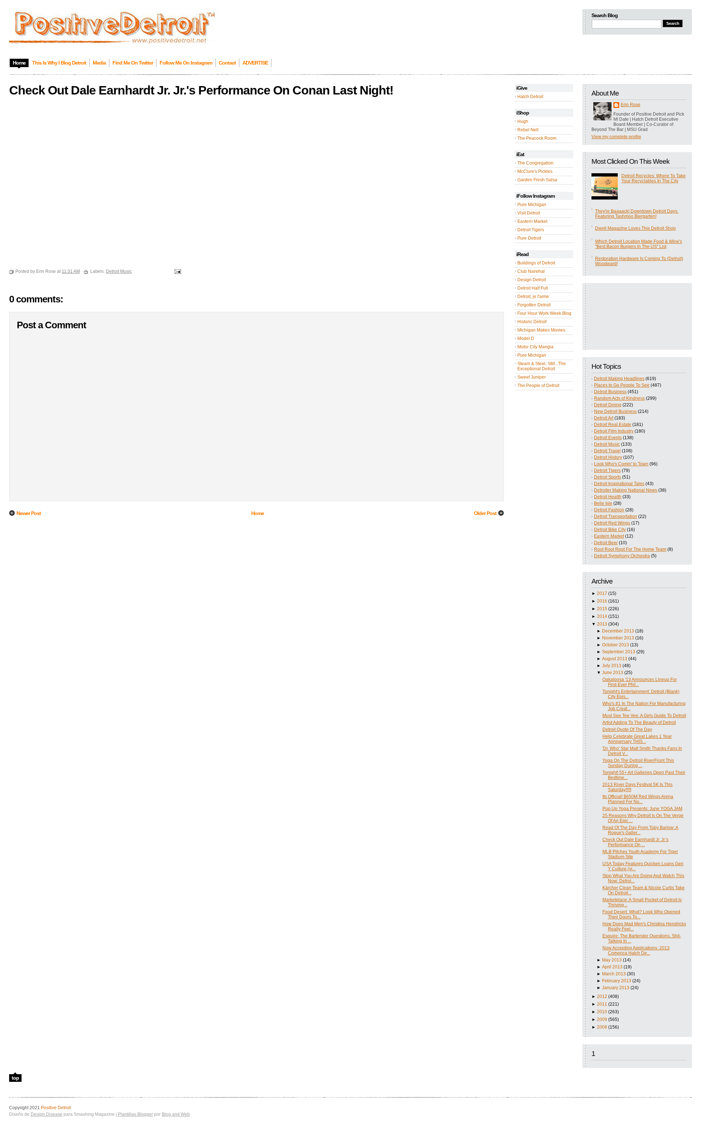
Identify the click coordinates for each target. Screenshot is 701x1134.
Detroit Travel (607, 450)
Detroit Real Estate (612, 424)
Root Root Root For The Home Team (630, 549)
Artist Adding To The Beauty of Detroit (639, 722)
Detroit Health (607, 496)
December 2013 (618, 631)
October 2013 (615, 644)
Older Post (485, 513)
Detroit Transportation (615, 516)
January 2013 (615, 987)
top (15, 1078)
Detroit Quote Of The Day (627, 729)
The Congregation (535, 163)
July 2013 (611, 665)
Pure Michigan (531, 204)
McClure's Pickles (534, 171)
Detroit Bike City (610, 529)
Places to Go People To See (622, 385)
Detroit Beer (606, 542)
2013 (602, 624)
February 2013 (616, 980)
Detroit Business (610, 391)
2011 (602, 1004)
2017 (602, 593)
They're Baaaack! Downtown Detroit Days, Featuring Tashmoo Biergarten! (636, 214)
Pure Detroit (529, 238)
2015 (602, 608)
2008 (602, 1027)
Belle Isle (603, 503)
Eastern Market (532, 221)
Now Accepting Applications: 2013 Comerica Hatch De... (636, 950)
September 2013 (618, 651)
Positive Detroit (56, 1107)
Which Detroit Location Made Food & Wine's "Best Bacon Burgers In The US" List (638, 244)
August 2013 (614, 658)
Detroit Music (607, 444)
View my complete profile (616, 136)
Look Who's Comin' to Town (621, 464)
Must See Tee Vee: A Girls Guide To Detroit (644, 715)
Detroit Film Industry (613, 431)
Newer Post (28, 513)
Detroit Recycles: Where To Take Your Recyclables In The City (653, 178)
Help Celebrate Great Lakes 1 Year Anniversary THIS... (637, 739)
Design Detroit (531, 279)
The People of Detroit (538, 385)
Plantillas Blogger (135, 1114)
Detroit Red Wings (612, 523)
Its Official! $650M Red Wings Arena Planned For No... (637, 799)
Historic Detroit (532, 321)
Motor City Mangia (535, 346)
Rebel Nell (528, 129)
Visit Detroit (528, 213)
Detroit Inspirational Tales (619, 483)
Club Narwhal (531, 271)
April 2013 (612, 966)
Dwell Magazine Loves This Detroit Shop (635, 228)
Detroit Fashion (609, 509)
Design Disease (46, 1114)
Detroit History (608, 457)
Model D (525, 338)
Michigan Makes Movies (541, 330)
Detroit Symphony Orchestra (622, 555)
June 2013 (612, 672)
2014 (602, 616)
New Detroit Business (615, 411)
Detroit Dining (607, 404)
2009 (602, 1019)
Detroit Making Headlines (619, 378)
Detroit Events (608, 437)
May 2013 (612, 960)
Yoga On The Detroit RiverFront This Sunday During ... (638, 763)
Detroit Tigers (530, 229)
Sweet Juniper (531, 377)
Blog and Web (176, 1114)
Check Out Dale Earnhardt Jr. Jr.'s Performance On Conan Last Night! (201, 90)
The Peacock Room (536, 138)
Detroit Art (603, 418)
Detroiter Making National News (625, 490)
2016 (602, 601)
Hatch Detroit (530, 96)
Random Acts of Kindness (619, 398)
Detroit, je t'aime (533, 296)
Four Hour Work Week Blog (544, 313)
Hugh (522, 121)
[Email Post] (176, 271)
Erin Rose (630, 104)
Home (257, 513)
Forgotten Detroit (534, 304)
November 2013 (618, 637)
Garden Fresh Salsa (537, 179)
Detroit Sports (607, 477)
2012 (602, 996)
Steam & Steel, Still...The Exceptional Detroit (541, 366)
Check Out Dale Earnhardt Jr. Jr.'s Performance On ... (635, 842)
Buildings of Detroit (536, 263)
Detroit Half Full (532, 288)
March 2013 (614, 973)
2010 (602, 1011)
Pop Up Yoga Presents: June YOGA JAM (642, 808)
